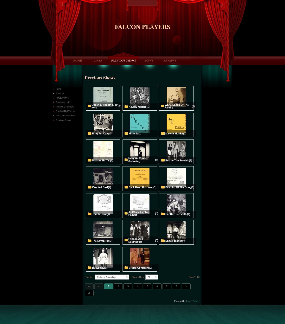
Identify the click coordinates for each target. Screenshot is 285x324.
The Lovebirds (100, 241)
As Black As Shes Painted (138, 213)
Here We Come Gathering (137, 160)
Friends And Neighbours (135, 240)
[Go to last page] (89, 293)
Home (77, 60)
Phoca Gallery (193, 301)
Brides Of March (138, 268)
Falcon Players (142, 26)
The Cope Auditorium (65, 115)
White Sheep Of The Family (177, 106)
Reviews (169, 60)
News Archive (62, 98)
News (149, 60)
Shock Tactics (173, 241)
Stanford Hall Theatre (66, 111)
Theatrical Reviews (65, 107)
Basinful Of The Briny (178, 187)
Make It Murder (174, 133)
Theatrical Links (63, 102)
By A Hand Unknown (141, 187)
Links (98, 60)
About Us (60, 93)
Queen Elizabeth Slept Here (105, 106)
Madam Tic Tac (101, 160)
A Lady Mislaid (138, 107)
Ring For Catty (100, 133)
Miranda (133, 133)
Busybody (98, 268)
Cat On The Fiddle (176, 214)
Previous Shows (123, 60)
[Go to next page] (186, 286)
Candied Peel (100, 187)
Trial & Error (99, 214)
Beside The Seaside (177, 160)
